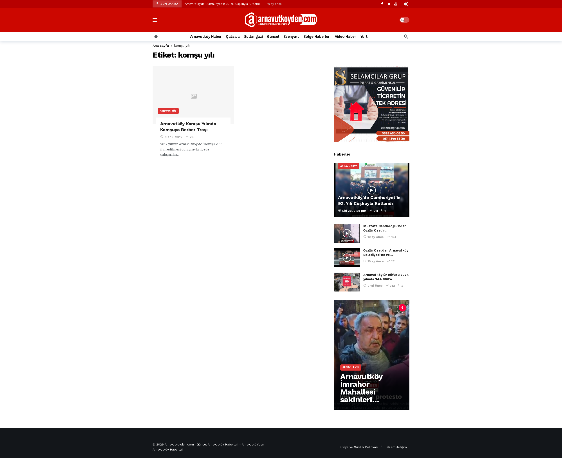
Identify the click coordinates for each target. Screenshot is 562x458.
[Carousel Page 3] (373, 307)
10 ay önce (375, 237)
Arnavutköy (168, 110)
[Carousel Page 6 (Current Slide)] (402, 307)
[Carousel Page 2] (363, 307)
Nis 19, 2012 (173, 137)
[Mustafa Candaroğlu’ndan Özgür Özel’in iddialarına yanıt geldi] (347, 233)
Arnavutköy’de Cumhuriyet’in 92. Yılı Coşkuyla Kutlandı (222, 3)
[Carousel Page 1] (354, 307)
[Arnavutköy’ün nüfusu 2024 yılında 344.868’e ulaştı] (347, 282)
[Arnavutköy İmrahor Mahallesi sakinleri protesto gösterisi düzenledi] (371, 355)
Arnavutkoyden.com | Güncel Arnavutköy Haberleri (201, 444)
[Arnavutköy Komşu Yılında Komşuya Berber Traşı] (193, 95)
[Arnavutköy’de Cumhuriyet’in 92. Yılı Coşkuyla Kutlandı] (371, 190)
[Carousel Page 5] (392, 307)
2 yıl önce (375, 285)
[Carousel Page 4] (383, 307)
